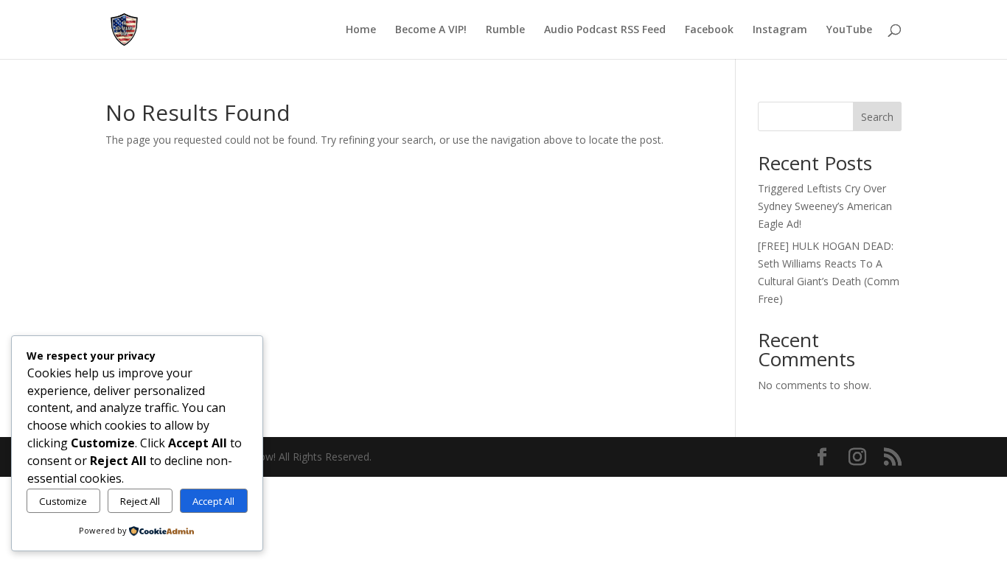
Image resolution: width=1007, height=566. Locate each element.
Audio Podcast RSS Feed (605, 30)
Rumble (505, 30)
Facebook (709, 30)
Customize (63, 501)
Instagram (780, 30)
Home (361, 30)
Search (877, 117)
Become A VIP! (431, 30)
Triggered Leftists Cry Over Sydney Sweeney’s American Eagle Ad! (825, 206)
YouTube (849, 30)
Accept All (213, 501)
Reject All (140, 501)
